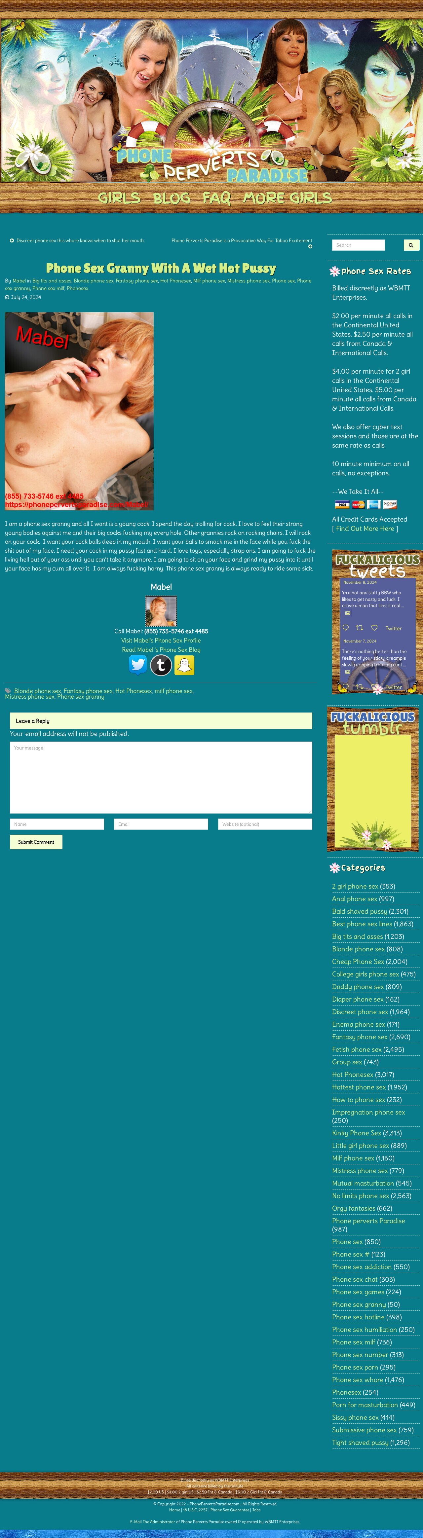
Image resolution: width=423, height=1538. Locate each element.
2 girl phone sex (355, 886)
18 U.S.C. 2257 (195, 1509)
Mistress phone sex (248, 280)
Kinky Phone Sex (356, 1133)
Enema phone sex (358, 1024)
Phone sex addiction (362, 1267)
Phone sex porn (355, 1367)
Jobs (256, 1509)
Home (174, 1509)
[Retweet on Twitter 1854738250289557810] (361, 628)
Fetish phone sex (357, 1049)
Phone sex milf (48, 288)
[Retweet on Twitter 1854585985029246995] (361, 687)
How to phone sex (358, 1099)
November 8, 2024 (360, 582)
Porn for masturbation (365, 1405)
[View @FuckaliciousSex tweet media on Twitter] (348, 613)
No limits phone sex (360, 1195)
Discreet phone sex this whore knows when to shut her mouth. (81, 240)
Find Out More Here (365, 528)
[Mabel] (161, 609)
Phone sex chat (355, 1279)
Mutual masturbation (363, 1183)
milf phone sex (174, 691)
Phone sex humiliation (364, 1329)
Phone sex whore (357, 1379)
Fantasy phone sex (137, 280)
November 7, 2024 (359, 641)
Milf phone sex (209, 280)
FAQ (217, 198)
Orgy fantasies (353, 1208)
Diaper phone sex (358, 999)
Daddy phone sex (358, 986)
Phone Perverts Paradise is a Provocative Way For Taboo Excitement (242, 240)
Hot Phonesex (175, 280)
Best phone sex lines (362, 924)
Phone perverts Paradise (368, 1221)
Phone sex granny (80, 696)
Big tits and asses (51, 280)
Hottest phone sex (359, 1087)
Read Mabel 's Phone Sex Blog (161, 649)
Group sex (347, 1062)
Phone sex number (360, 1354)
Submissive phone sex (364, 1430)
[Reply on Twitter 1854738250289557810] (347, 628)
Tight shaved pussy (360, 1442)
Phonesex (77, 288)
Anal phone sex (354, 899)
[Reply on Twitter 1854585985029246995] (347, 687)
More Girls (287, 198)
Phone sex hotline (358, 1317)
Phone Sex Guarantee (230, 1509)
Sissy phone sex (355, 1417)
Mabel (19, 280)
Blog (171, 198)
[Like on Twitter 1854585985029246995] (376, 687)
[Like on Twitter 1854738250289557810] (376, 628)
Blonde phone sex (93, 280)
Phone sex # (351, 1254)
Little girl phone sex (360, 1145)
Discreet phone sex (360, 1011)
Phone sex (283, 280)
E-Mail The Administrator (152, 1521)
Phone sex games (358, 1292)
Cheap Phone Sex (358, 961)
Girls (119, 198)
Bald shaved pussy (359, 911)
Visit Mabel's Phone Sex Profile (161, 640)
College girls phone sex (365, 974)
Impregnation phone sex (368, 1112)
